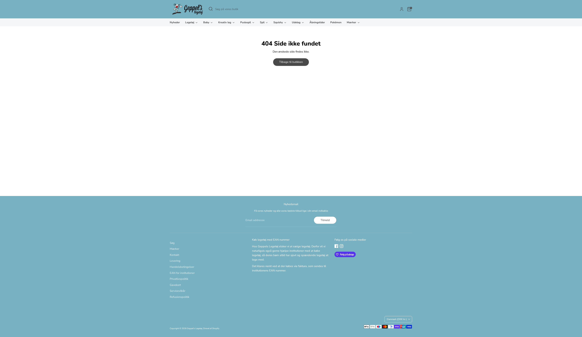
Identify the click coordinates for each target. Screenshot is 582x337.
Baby (206, 22)
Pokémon (335, 22)
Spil (262, 22)
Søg (172, 243)
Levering (175, 261)
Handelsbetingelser (182, 267)
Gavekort (175, 285)
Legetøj (190, 22)
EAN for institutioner (182, 273)
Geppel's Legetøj (194, 328)
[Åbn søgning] (211, 9)
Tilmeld (325, 220)
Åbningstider (317, 22)
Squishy (278, 22)
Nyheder (175, 22)
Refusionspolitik (179, 297)
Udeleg (296, 22)
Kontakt (174, 255)
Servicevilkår (177, 291)
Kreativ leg (225, 22)
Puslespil (246, 22)
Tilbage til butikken (291, 62)
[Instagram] (341, 246)
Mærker (352, 22)
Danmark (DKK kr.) (397, 319)
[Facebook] (336, 246)
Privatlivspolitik (179, 279)
